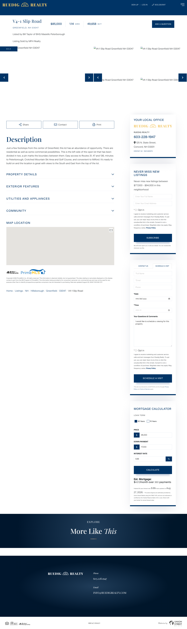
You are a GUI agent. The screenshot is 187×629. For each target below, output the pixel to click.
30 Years (141, 421)
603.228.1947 (160, 5)
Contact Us (138, 151)
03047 (62, 290)
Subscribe (153, 238)
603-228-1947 (144, 137)
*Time (136, 305)
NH (26, 290)
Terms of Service (145, 389)
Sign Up (134, 5)
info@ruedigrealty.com (109, 593)
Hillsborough (37, 290)
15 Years (153, 421)
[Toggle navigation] (177, 4)
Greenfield (51, 290)
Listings (19, 290)
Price (136, 430)
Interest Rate (140, 454)
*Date (136, 294)
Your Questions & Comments (146, 316)
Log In (145, 5)
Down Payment (141, 442)
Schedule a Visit (162, 266)
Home (9, 290)
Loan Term (139, 415)
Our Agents (148, 151)
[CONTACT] (163, 24)
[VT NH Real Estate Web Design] (170, 623)
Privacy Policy (151, 228)
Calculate (152, 470)
